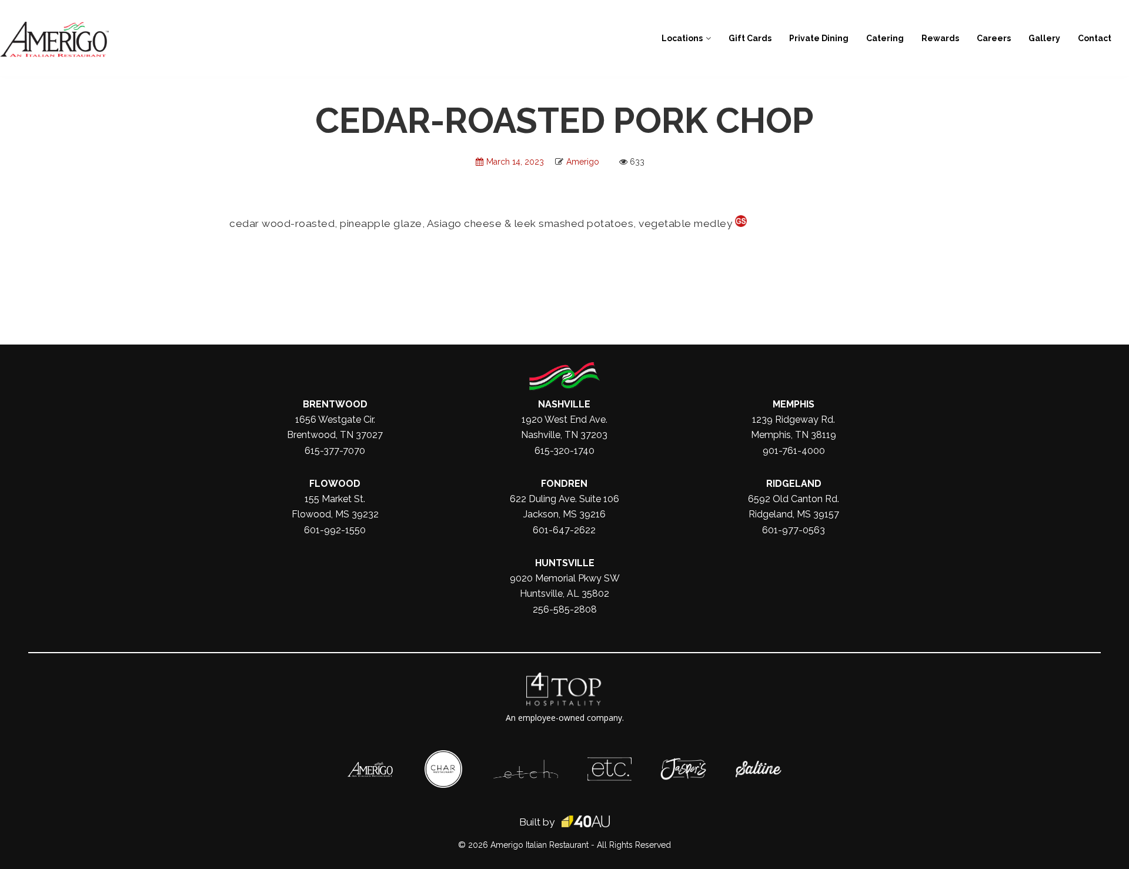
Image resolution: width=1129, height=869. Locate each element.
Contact (1094, 38)
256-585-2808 (565, 609)
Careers (994, 38)
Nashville (564, 404)
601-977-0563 (793, 530)
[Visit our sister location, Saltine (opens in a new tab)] (758, 766)
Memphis (793, 404)
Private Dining (819, 38)
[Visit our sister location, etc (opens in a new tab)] (609, 763)
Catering (885, 38)
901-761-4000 (794, 450)
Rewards (940, 38)
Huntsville (564, 563)
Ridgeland (793, 483)
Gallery (1044, 38)
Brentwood (335, 404)
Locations (682, 38)
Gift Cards (750, 38)
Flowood (334, 483)
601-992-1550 (335, 530)
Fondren (564, 483)
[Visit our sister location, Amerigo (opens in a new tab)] (370, 768)
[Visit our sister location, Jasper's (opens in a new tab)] (683, 763)
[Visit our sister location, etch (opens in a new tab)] (525, 765)
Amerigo (582, 161)
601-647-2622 (564, 530)
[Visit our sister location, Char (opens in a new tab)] (443, 756)
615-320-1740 (564, 450)
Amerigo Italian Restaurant (539, 845)
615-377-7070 (335, 450)
